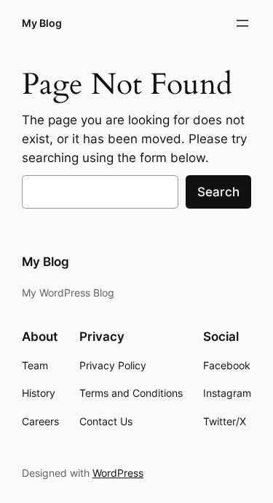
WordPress (117, 473)
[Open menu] (242, 23)
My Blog (42, 23)
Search (218, 192)
